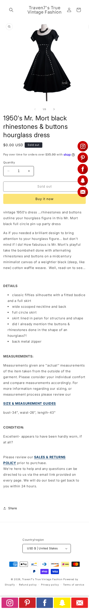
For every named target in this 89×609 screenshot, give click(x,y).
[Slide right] (54, 109)
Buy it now (44, 199)
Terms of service (73, 584)
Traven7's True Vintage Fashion (42, 579)
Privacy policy (50, 584)
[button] (11, 10)
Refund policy (28, 584)
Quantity (9, 162)
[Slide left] (35, 109)
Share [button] (12, 508)
